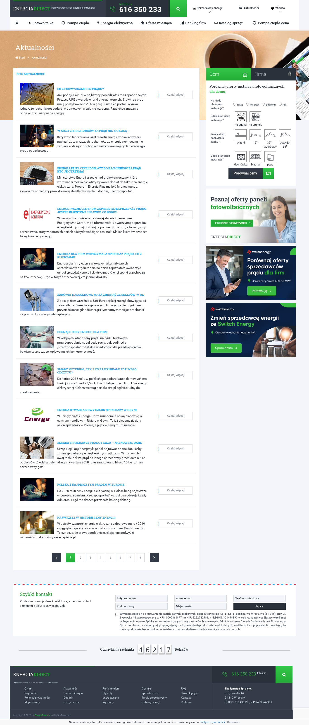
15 (255, 142)
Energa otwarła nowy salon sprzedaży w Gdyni (97, 410)
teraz (240, 104)
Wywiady (108, 702)
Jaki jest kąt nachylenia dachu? (218, 137)
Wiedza (280, 8)
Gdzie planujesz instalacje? (220, 117)
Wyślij (259, 606)
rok (284, 104)
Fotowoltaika (43, 23)
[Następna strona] (154, 557)
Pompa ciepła (77, 23)
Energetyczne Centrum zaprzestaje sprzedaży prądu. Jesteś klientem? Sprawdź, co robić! (102, 210)
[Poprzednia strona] (56, 557)
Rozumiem (233, 722)
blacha (255, 164)
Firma (260, 74)
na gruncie (255, 124)
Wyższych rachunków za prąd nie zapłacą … (94, 131)
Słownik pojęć (189, 693)
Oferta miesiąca (158, 23)
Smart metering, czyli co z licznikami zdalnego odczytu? (96, 370)
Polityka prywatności (37, 697)
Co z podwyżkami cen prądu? (80, 89)
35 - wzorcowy (270, 144)
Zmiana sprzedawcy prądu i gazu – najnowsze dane (99, 443)
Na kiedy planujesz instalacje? (217, 104)
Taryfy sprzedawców (154, 697)
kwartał (254, 104)
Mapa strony (32, 702)
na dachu (241, 124)
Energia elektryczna (116, 23)
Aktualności (251, 8)
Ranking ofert (111, 688)
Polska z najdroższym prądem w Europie (90, 484)
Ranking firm (195, 23)
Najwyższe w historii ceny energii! (86, 517)
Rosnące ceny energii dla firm (82, 332)
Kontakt (186, 697)
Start (21, 57)
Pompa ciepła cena (273, 23)
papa (270, 164)
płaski (241, 142)
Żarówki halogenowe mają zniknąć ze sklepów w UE (100, 295)
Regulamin (31, 693)
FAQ (183, 688)
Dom (214, 74)
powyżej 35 (285, 145)
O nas (27, 688)
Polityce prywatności (212, 722)
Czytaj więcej (175, 94)
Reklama (186, 702)
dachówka (240, 164)
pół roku (271, 104)
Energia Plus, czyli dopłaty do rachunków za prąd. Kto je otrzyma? (99, 169)
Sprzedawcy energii (209, 8)
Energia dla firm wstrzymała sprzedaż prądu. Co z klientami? (99, 255)
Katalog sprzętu (232, 23)
